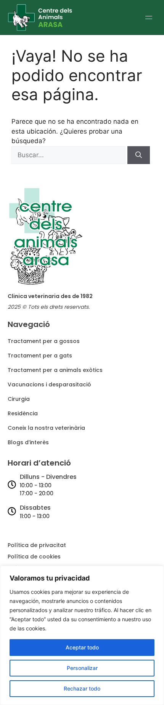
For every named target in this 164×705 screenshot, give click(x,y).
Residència (23, 413)
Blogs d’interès (28, 442)
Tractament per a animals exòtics (55, 370)
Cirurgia (19, 399)
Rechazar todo (82, 688)
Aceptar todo (82, 647)
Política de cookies (34, 556)
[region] (82, 635)
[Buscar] (138, 155)
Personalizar (82, 668)
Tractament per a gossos (44, 341)
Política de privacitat (37, 545)
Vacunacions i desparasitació (49, 384)
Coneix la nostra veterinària (46, 428)
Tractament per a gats (40, 355)
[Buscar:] (69, 155)
